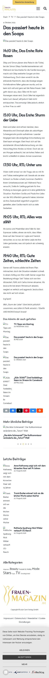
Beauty (14, 569)
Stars (7, 573)
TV (18, 573)
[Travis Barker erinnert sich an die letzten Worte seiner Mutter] (7, 493)
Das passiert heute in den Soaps (28, 336)
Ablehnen (24, 650)
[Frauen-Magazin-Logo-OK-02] (8, 8)
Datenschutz (20, 618)
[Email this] (6, 410)
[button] (45, 8)
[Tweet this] (19, 410)
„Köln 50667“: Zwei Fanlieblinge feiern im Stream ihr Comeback (28, 379)
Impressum (8, 618)
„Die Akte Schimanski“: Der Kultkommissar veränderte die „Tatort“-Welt (22, 436)
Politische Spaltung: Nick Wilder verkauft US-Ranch (28, 529)
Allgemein (6, 569)
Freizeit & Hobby (25, 569)
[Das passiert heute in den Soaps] (7, 337)
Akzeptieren (24, 657)
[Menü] (38, 8)
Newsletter (32, 618)
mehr (24, 664)
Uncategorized (25, 573)
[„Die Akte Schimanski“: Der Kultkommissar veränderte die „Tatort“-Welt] (24, 427)
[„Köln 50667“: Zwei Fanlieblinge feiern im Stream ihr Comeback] (7, 378)
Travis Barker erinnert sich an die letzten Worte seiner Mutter (29, 494)
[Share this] (13, 410)
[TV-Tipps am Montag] (7, 324)
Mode (35, 568)
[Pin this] (26, 410)
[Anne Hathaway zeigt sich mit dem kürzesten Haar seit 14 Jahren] (7, 466)
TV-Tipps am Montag (24, 324)
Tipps (13, 574)
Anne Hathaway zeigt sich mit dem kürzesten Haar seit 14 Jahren (30, 467)
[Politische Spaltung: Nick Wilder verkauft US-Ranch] (7, 528)
